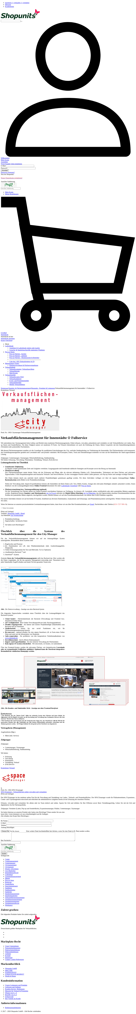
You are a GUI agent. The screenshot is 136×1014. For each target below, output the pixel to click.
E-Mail (3, 166)
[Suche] (21, 21)
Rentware (8, 882)
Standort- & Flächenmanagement (20, 388)
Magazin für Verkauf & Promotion (16, 991)
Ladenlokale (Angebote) (69, 486)
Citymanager (9, 867)
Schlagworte (9, 997)
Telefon (3, 825)
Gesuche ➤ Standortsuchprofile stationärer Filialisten (27, 350)
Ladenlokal (9, 875)
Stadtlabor (8, 888)
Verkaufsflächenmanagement (14, 898)
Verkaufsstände (10, 367)
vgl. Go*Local (51, 493)
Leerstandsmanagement (13, 876)
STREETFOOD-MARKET (14, 974)
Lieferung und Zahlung (13, 987)
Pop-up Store (9, 880)
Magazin (8, 5)
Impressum (8, 957)
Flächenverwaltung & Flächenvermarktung (23, 365)
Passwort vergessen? (8, 172)
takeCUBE (9, 970)
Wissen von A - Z (11, 993)
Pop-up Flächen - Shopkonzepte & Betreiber (24, 358)
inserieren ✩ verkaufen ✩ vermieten (17, 3)
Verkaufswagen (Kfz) (16, 377)
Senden (4, 853)
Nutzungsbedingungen (12, 948)
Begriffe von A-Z (11, 995)
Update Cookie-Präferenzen (14, 959)
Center (7, 859)
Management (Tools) (12, 363)
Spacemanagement (11, 886)
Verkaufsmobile (10, 375)
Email (92, 504)
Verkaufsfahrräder (15, 383)
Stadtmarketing (10, 890)
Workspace (9, 905)
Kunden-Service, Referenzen (15, 989)
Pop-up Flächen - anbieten (18, 356)
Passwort (4, 168)
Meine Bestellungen (11, 194)
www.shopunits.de (11, 638)
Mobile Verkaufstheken (17, 384)
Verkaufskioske (14, 371)
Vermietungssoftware (12, 903)
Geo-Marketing (10, 871)
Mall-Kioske (13, 373)
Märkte (7, 878)
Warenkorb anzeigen (8, 338)
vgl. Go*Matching (89, 493)
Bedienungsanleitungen (13, 1008)
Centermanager (10, 863)
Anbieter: (4, 513)
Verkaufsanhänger (15, 379)
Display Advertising (11, 869)
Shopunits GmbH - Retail (16, 513)
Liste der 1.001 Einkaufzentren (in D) (22, 361)
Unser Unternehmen (12, 946)
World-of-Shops (10, 976)
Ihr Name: (4, 821)
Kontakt (8, 956)
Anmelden (5, 170)
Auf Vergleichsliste (17, 515)
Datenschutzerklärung (12, 950)
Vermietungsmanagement (13, 899)
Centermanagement (11, 861)
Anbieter (8, 954)
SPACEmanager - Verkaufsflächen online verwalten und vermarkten (24, 792)
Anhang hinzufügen (7, 827)
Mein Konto (9, 192)
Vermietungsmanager (12, 901)
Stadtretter (8, 892)
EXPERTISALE (10, 972)
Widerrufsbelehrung (11, 952)
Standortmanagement (12, 894)
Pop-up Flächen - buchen (17, 354)
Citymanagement (10, 865)
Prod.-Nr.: (4, 432)
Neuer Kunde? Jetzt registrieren (11, 164)
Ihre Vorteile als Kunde (13, 999)
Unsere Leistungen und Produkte (16, 985)
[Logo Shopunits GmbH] (20, 19)
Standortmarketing (11, 896)
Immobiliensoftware (11, 873)
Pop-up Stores (10, 352)
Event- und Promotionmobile (19, 381)
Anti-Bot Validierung (8, 181)
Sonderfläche (9, 884)
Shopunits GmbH (11, 968)
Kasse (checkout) (6, 340)
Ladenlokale (9, 346)
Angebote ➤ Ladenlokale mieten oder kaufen (24, 348)
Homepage (4, 388)
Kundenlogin (9, 6)
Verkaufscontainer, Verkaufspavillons (21, 369)
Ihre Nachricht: (6, 840)
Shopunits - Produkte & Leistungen (43, 388)
